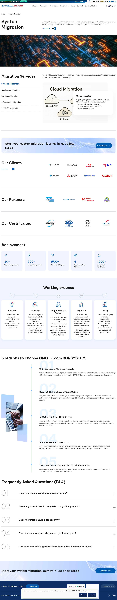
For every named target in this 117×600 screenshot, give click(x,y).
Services (43, 6)
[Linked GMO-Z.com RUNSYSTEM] (114, 595)
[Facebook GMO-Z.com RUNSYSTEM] (109, 595)
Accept (92, 595)
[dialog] (60, 593)
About (34, 6)
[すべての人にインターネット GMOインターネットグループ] (104, 1)
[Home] (12, 6)
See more (4, 169)
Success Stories (90, 6)
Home (3, 14)
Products (53, 6)
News (73, 6)
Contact (80, 6)
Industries (63, 6)
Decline (83, 595)
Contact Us (46, 28)
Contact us (32, 586)
